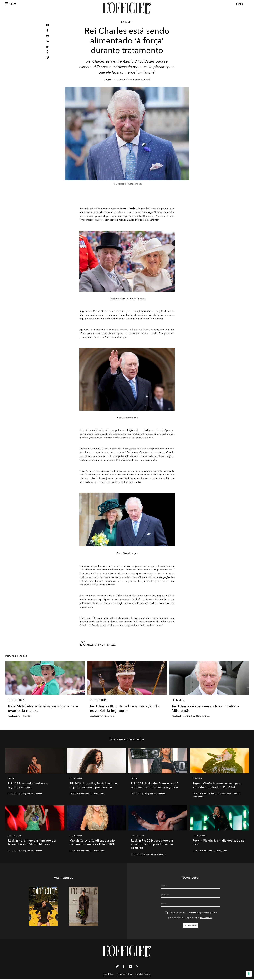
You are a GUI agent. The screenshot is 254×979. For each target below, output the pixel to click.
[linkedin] (47, 41)
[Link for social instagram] (130, 967)
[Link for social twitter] (117, 967)
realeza (111, 645)
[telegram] (47, 58)
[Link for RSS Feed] (136, 966)
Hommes (127, 22)
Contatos (108, 974)
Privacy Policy (206, 917)
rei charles (86, 645)
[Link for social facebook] (123, 967)
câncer (99, 645)
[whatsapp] (47, 52)
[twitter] (47, 47)
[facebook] (47, 30)
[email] (47, 25)
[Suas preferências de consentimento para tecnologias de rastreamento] (249, 974)
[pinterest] (47, 36)
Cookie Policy (143, 974)
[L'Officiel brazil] (127, 8)
